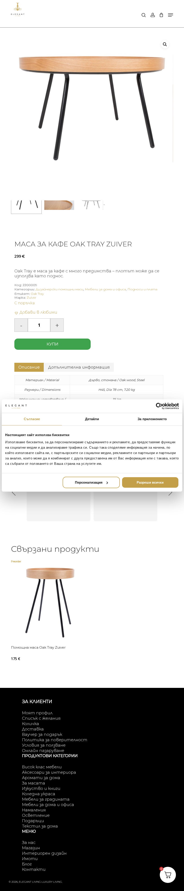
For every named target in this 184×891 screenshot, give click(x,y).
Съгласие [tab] (32, 419)
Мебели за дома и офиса (105, 289)
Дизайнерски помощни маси (59, 289)
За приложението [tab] (152, 419)
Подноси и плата (142, 289)
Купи (52, 344)
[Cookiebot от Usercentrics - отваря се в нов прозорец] (159, 406)
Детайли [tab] (92, 419)
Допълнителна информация (79, 367)
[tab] (29, 367)
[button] (170, 15)
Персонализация (89, 482)
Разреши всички (150, 482)
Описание (29, 367)
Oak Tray (37, 294)
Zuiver (31, 298)
